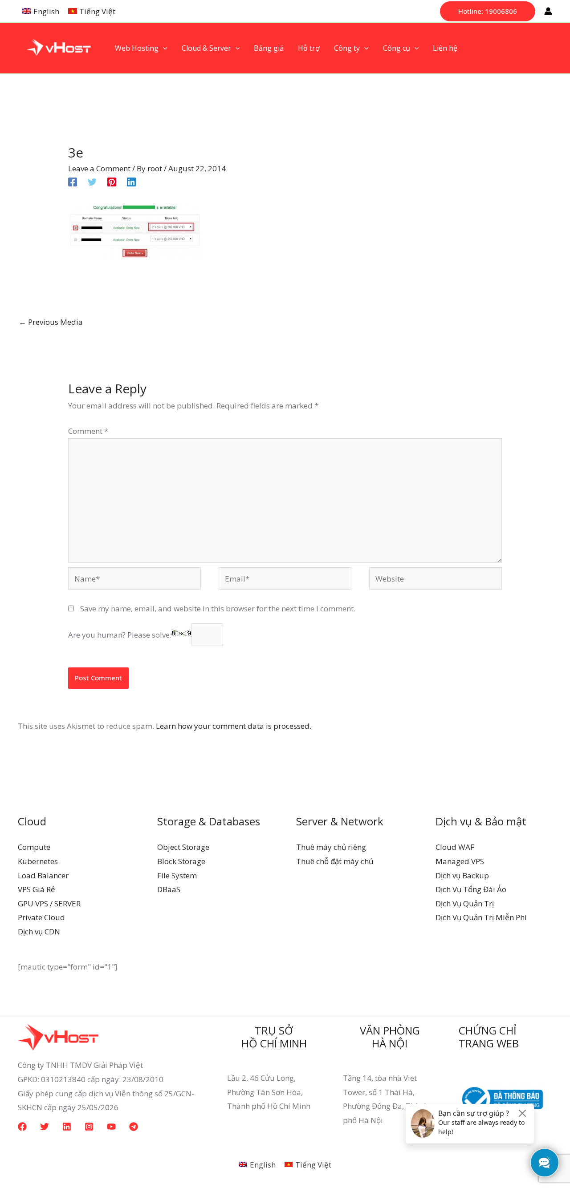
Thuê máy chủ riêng (331, 847)
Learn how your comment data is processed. (233, 726)
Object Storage (183, 847)
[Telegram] (133, 1126)
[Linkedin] (131, 181)
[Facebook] (72, 181)
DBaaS (168, 889)
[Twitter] (92, 181)
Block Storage (181, 861)
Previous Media (51, 322)
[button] (487, 11)
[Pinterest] (111, 181)
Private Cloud (41, 917)
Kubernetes (38, 861)
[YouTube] (111, 1126)
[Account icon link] (548, 11)
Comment (88, 431)
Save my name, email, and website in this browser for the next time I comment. (217, 608)
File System (177, 875)
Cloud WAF (455, 847)
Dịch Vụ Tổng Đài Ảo (471, 889)
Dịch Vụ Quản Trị (465, 903)
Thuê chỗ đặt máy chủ (334, 861)
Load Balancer (43, 875)
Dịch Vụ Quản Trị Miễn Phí (481, 917)
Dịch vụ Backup (462, 875)
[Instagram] (89, 1126)
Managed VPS (460, 861)
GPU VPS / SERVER (49, 903)
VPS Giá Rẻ (36, 889)
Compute (34, 847)
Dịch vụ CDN (39, 931)
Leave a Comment (99, 168)
